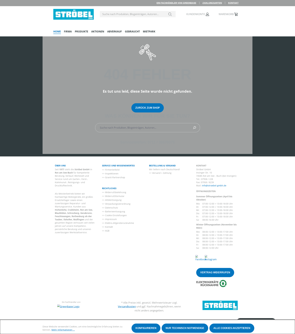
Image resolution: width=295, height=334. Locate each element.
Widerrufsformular (114, 196)
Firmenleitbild (112, 169)
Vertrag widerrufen (215, 272)
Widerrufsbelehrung (115, 192)
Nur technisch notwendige (185, 328)
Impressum (110, 219)
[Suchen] (170, 14)
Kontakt (233, 3)
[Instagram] (211, 257)
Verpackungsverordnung (117, 203)
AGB (106, 230)
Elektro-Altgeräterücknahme (119, 223)
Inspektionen (111, 173)
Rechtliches (109, 188)
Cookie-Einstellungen (115, 215)
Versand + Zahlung (161, 172)
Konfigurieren (146, 328)
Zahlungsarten (212, 3)
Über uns (60, 165)
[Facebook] (200, 257)
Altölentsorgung (113, 199)
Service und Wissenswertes (118, 165)
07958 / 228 (207, 179)
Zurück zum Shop (147, 107)
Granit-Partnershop (114, 177)
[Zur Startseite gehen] (73, 13)
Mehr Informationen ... (63, 329)
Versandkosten (127, 306)
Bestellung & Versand (162, 165)
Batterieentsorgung (114, 211)
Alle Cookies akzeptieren (231, 328)
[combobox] (132, 14)
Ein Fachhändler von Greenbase (176, 3)
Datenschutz (111, 207)
